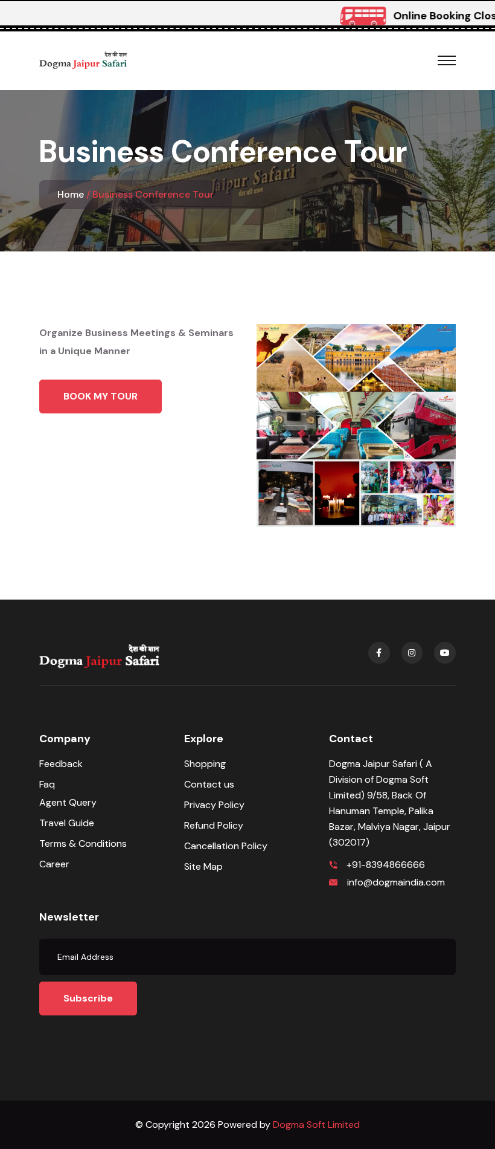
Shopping (205, 763)
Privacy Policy (214, 804)
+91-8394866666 (385, 864)
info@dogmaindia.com (396, 882)
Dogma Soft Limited (316, 1124)
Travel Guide (66, 823)
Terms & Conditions (83, 843)
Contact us (209, 784)
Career (54, 864)
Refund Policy (213, 825)
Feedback (61, 763)
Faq (47, 784)
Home (70, 194)
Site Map (203, 866)
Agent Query (68, 802)
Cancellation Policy (225, 846)
